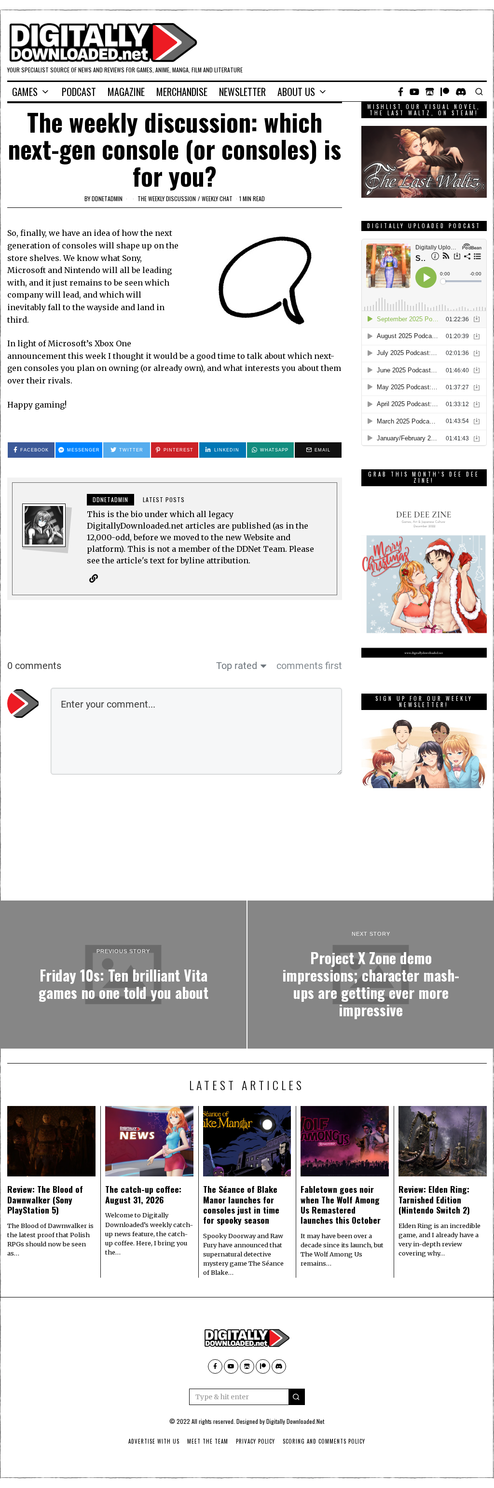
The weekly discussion (166, 198)
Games (25, 91)
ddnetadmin (107, 198)
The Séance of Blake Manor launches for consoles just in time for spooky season (241, 1204)
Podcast (79, 91)
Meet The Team (207, 1441)
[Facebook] (401, 91)
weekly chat (217, 198)
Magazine (126, 91)
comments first (309, 665)
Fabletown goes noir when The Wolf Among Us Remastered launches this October (341, 1204)
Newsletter (242, 91)
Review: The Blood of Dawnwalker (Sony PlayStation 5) (45, 1199)
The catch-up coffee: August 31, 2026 (143, 1194)
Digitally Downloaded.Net (295, 1421)
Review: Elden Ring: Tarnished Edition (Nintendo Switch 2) (434, 1199)
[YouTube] (414, 91)
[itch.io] (430, 91)
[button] (296, 1397)
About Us (296, 91)
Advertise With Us (153, 1441)
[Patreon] (445, 91)
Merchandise (181, 91)
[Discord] (461, 91)
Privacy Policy (255, 1441)
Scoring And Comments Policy (324, 1441)
